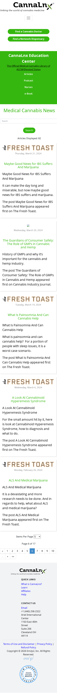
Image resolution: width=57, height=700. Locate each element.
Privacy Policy (44, 644)
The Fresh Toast (24, 211)
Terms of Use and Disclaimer (19, 644)
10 (52, 551)
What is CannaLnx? (31, 584)
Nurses (29, 87)
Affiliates (26, 591)
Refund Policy (28, 647)
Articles (28, 74)
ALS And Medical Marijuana (21, 487)
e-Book (29, 93)
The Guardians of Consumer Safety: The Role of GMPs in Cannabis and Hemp (28, 275)
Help (23, 594)
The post (8, 270)
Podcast (28, 80)
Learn (24, 587)
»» (13, 556)
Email (24, 607)
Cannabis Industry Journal (31, 284)
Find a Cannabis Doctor (28, 31)
